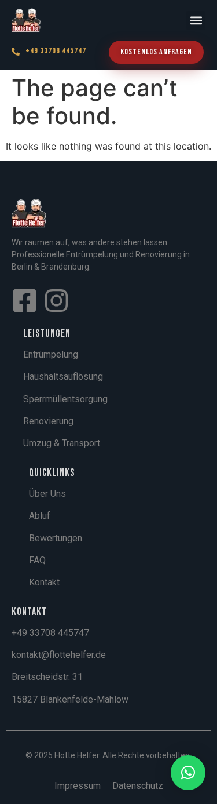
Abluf (39, 515)
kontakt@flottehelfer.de (59, 654)
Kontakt (44, 582)
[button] (195, 20)
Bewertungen (55, 538)
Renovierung (48, 421)
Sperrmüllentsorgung (65, 399)
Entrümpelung (50, 354)
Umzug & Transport (61, 443)
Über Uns (47, 493)
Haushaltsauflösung (63, 376)
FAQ (37, 560)
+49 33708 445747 (55, 51)
